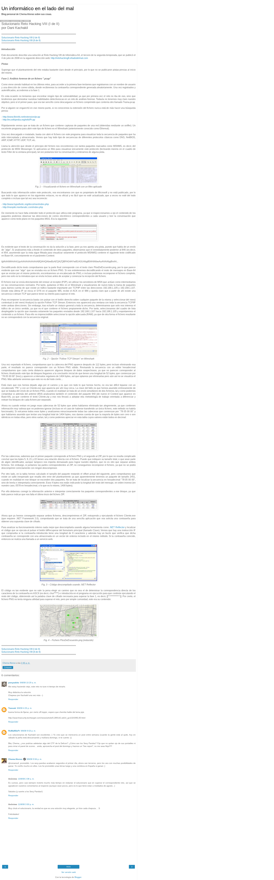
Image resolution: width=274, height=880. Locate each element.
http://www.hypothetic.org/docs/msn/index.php (26, 204)
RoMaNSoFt (14, 731)
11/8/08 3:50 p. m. (26, 804)
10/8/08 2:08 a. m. (26, 779)
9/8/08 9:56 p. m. (34, 759)
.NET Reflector (117, 527)
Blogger (77, 877)
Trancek (12, 708)
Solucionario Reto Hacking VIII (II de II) (21, 40)
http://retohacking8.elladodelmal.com (69, 58)
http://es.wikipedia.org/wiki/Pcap (19, 119)
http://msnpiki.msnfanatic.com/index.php (23, 207)
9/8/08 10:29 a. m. (28, 682)
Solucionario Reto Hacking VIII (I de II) (20, 37)
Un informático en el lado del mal (37, 8)
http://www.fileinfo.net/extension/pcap (21, 117)
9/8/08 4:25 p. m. (24, 708)
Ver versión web (68, 872)
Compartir (8, 667)
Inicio (69, 867)
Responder (13, 699)
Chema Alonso (15, 759)
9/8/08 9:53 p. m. (28, 731)
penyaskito (13, 682)
